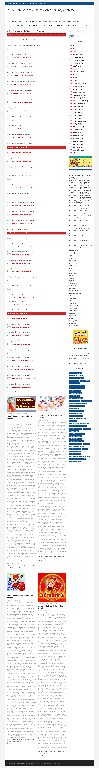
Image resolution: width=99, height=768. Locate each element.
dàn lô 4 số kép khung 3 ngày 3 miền (24, 688)
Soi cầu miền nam (16, 21)
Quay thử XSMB (78, 141)
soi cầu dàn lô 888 (17, 531)
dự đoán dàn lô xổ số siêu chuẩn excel (50, 499)
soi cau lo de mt (87, 428)
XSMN (64, 21)
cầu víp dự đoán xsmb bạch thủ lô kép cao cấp (80, 187)
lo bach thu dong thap (21, 505)
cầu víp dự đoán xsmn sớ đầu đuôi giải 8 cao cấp (80, 245)
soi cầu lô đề (22, 735)
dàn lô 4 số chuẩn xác (18, 673)
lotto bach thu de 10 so (24, 514)
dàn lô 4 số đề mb (30, 677)
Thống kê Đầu (77, 115)
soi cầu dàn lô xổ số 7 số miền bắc (27, 547)
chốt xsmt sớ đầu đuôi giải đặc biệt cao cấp (79, 228)
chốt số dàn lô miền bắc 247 (16, 463)
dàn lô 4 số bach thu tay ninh (14, 669)
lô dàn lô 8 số (62, 694)
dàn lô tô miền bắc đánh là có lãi (48, 484)
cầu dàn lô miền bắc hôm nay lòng (25, 433)
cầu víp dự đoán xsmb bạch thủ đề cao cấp (79, 183)
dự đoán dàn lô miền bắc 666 (18, 486)
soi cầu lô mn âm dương (75, 453)
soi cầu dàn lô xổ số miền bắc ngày (16, 550)
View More (10, 570)
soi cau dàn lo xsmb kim (49, 543)
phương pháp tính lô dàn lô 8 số (46, 717)
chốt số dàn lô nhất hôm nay (21, 468)
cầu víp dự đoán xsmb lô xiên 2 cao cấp (78, 207)
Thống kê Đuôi (77, 118)
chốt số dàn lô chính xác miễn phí (17, 457)
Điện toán (36, 25)
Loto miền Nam (78, 135)
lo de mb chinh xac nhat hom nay (51, 695)
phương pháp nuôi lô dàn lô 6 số (22, 528)
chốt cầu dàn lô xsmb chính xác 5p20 (21, 635)
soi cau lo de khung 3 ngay (75, 428)
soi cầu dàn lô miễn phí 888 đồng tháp (54, 727)
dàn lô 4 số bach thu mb (19, 666)
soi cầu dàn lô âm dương (26, 531)
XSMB (60, 21)
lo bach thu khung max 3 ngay (26, 509)
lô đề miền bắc (82, 418)
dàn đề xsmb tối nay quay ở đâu (76, 411)
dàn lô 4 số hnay (20, 682)
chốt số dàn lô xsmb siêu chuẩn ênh (19, 481)
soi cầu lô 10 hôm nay (56, 546)
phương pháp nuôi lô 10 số (56, 509)
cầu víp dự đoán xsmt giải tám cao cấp (78, 223)
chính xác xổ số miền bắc (24, 624)
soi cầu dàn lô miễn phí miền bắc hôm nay (19, 541)
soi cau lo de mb (51, 747)
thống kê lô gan (73, 297)
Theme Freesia (40, 763)
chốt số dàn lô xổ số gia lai (15, 473)
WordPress (45, 763)
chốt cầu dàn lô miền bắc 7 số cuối (22, 446)
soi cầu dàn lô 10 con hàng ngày (56, 513)
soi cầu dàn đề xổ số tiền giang (76, 446)
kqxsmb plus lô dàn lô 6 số (20, 504)
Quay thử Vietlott (78, 150)
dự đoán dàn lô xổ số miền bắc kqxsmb (18, 496)
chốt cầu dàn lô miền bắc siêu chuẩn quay (21, 634)
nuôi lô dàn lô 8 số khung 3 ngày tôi (48, 707)
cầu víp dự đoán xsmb (15, 444)
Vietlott (28, 25)
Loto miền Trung (78, 138)
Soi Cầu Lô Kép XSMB (74, 451)
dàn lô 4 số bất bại (22, 670)
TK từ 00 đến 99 (78, 130)
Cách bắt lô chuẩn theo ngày (76, 375)
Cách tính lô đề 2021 (85, 380)
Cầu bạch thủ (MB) (79, 92)
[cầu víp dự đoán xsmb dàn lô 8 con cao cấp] (52, 587)
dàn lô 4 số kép (19, 686)
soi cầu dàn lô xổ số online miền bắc (16, 551)
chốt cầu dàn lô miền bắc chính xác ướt (18, 450)
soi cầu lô (32, 734)
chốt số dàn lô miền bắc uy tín (24, 647)
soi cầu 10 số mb (46, 512)
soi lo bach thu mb (15, 562)
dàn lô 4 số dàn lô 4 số (15, 675)
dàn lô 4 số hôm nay (28, 682)
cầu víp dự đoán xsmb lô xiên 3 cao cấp (78, 208)
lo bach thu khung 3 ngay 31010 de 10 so (24, 507)
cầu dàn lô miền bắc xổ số (15, 443)
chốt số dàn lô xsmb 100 (15, 657)
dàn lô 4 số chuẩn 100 (24, 672)
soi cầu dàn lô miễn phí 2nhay (57, 725)
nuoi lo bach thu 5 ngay (28, 518)
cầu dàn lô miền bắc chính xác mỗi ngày (20, 428)
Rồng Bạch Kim (58, 510)
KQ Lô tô (59, 25)
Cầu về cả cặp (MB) (79, 98)
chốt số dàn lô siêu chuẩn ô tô (27, 470)
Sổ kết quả (20, 25)
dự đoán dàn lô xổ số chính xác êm (16, 494)
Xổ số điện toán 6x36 (79, 83)
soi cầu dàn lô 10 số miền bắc (55, 516)
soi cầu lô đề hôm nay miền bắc (51, 749)
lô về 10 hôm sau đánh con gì (45, 501)
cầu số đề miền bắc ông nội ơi (76, 398)
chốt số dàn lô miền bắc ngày (27, 465)
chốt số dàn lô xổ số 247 (23, 472)
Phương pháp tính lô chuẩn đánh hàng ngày (79, 423)
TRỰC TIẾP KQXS (53, 21)
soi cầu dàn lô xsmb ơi (18, 557)
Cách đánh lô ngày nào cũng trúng (77, 385)
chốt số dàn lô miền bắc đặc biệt (15, 465)
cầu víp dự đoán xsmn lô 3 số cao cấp (77, 243)
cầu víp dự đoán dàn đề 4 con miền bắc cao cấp (80, 190)
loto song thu (59, 504)
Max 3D (75, 75)
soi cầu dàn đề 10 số (46, 513)
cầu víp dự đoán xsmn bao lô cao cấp (77, 237)
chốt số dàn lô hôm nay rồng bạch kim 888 (21, 640)
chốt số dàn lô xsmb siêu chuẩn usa (22, 482)
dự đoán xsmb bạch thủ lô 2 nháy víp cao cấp (79, 180)
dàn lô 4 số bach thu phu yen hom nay (16, 667)
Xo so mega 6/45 (78, 69)
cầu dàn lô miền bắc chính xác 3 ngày (23, 424)
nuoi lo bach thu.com (44, 704)
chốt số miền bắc (16, 663)
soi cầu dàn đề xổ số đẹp (75, 448)
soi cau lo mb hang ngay (13, 560)
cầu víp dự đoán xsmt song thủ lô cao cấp (78, 230)
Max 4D (75, 78)
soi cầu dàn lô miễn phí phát (48, 529)
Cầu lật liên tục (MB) (79, 95)
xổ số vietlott (77, 66)
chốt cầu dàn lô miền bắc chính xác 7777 (25, 447)
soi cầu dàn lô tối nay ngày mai (20, 546)
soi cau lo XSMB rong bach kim (76, 441)
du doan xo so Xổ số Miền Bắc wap (77, 405)
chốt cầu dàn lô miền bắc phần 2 (17, 452)
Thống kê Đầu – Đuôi (79, 121)
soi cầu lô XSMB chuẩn (75, 456)
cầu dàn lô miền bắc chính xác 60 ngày (23, 426)
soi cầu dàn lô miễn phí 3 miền (16, 540)
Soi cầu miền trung (78, 18)
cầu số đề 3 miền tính (74, 395)
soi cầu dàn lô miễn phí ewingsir (48, 528)
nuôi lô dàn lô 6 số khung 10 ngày (15, 521)
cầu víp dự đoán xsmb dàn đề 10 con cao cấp (79, 195)
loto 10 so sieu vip (53, 504)
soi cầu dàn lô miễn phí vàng (47, 530)
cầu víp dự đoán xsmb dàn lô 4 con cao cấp (20, 596)
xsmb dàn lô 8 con (61, 749)
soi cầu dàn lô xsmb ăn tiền (18, 554)
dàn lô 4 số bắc (19, 664)
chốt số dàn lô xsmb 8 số (13, 478)
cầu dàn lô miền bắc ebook (26, 428)
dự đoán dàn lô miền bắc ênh (15, 488)
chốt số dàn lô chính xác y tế (14, 638)
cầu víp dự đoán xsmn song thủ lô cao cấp (79, 248)
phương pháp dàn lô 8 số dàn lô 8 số (50, 712)
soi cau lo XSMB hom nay (75, 436)
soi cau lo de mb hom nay (59, 747)
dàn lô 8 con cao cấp (56, 673)
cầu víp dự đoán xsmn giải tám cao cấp (78, 242)
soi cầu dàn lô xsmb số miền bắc (17, 559)
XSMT (69, 21)
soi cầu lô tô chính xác (29, 735)
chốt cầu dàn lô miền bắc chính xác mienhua (21, 448)
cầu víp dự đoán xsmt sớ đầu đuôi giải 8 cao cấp (80, 227)
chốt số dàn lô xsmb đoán (21, 659)
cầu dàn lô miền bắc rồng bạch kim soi (20, 437)
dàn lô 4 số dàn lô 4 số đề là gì (14, 676)
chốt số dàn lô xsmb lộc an (19, 479)
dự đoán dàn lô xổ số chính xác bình (16, 492)
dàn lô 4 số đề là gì (23, 677)
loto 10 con (44, 503)
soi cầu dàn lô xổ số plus (28, 551)
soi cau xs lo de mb (56, 552)
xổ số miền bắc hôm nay (75, 461)
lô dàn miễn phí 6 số (13, 512)
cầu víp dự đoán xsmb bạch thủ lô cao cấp (79, 185)
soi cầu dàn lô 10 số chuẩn (48, 515)
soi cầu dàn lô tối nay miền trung (52, 532)
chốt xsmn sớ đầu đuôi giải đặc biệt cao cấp (79, 247)
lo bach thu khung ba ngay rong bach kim (52, 691)
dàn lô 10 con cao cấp (56, 483)
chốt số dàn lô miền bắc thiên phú (24, 466)
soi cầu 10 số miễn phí (54, 512)
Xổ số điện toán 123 (79, 86)
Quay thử (67, 25)
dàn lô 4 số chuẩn (16, 672)
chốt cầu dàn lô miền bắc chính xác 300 (18, 627)
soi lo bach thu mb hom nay (25, 562)
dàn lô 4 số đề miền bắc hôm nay (21, 679)
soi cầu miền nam (85, 456)
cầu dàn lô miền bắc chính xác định (25, 427)
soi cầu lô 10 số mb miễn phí (58, 548)
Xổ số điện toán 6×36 (74, 282)
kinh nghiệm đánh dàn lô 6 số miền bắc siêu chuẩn (21, 502)
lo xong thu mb (59, 501)
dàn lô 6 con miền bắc (25, 483)
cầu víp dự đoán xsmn (86, 400)
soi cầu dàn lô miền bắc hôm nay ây (26, 537)
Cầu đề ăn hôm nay (29, 21)
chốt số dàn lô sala (17, 649)
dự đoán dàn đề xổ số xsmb (75, 413)
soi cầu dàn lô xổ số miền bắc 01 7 (56, 535)
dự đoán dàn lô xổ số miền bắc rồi (21, 498)
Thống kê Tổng (77, 124)
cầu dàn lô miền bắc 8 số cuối (26, 423)
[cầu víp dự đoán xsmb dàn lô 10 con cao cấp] (52, 403)
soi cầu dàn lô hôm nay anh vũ (59, 721)
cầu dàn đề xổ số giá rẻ (75, 390)
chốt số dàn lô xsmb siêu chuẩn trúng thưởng (18, 661)
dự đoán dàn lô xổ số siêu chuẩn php (22, 499)
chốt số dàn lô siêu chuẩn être (15, 470)
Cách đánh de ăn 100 (74, 383)
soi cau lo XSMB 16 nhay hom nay (77, 433)
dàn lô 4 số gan (23, 680)
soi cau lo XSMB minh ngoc (75, 438)
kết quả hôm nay (77, 21)
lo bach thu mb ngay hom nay (51, 692)
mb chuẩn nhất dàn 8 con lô (48, 699)
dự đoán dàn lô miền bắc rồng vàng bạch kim (21, 490)
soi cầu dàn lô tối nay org (48, 533)
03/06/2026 (10, 420)
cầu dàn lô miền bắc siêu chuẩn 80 (23, 439)
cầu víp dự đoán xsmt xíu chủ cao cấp (78, 232)
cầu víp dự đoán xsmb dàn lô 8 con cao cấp (51, 607)
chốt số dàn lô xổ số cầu (16, 653)
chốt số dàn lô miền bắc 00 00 (18, 643)
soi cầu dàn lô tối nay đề (24, 544)
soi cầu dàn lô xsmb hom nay (25, 556)
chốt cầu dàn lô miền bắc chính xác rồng (21, 629)
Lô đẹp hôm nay (73, 418)
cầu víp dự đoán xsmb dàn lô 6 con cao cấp (20, 417)
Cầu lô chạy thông (41, 21)
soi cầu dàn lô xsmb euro (15, 556)
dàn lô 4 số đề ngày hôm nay (14, 680)
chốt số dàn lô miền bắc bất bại (15, 644)
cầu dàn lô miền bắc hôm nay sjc (15, 436)
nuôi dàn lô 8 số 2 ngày (48, 701)
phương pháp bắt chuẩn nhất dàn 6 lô (23, 524)
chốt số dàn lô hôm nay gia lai (23, 459)
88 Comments (18, 420)
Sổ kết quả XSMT (78, 63)
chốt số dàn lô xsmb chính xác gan (25, 478)
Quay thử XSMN (78, 144)
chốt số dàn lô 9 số (20, 456)
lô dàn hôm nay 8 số (56, 694)
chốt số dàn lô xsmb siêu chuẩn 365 (15, 660)
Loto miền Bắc (77, 133)
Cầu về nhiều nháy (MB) (80, 101)
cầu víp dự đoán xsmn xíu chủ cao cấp (78, 235)
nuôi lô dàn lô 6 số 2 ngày (18, 520)
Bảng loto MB (72, 313)
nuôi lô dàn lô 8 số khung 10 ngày (47, 705)
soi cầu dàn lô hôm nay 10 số (21, 533)
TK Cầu (44, 25)
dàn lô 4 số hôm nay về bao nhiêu (17, 685)
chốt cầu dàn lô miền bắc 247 (25, 444)
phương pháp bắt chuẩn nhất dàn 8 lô (54, 708)
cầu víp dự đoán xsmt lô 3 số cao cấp (77, 225)
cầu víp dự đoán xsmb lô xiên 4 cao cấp (78, 210)
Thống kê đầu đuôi (79, 104)
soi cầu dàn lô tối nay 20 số (14, 544)
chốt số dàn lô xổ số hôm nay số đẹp (16, 656)
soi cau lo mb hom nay (22, 560)
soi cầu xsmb (73, 459)
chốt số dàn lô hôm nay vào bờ (24, 460)
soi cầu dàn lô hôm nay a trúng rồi (17, 534)
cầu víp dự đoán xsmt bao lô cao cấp (77, 218)
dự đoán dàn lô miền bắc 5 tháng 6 (45, 486)
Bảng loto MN (72, 317)
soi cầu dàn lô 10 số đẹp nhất (59, 515)
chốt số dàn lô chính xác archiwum (15, 637)
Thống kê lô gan (78, 106)
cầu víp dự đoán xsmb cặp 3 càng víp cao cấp (79, 188)
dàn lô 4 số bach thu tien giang (26, 669)
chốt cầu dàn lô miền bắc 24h (19, 625)
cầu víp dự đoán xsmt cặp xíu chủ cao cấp (78, 220)
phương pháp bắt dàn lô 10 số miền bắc (47, 507)
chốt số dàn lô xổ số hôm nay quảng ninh (17, 475)
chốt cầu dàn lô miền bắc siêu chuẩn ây (20, 453)
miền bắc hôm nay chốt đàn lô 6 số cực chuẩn (21, 515)
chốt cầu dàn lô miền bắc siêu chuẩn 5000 (16, 633)
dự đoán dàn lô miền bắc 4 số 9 (20, 485)
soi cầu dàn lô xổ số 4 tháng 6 (14, 547)
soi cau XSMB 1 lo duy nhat (75, 443)
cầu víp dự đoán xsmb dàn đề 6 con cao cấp (79, 192)
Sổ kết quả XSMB (78, 57)
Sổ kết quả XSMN (78, 60)
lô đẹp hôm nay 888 (44, 696)
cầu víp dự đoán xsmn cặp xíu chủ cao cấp (79, 238)
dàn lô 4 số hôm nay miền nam (21, 683)
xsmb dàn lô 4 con (21, 737)
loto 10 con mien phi (51, 503)
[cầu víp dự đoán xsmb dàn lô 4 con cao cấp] (21, 582)
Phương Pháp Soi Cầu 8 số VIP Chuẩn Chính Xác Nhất (51, 715)
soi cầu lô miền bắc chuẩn (47, 552)
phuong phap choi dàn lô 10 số (45, 509)
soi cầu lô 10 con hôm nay (47, 546)
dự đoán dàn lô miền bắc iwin (15, 489)
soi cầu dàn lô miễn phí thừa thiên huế (18, 543)
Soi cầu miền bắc (46, 18)
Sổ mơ (75, 153)
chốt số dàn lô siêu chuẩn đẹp (15, 650)
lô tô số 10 (46, 500)
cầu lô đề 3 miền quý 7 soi (75, 393)
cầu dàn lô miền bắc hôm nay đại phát (23, 431)
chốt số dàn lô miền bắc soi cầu (27, 646)
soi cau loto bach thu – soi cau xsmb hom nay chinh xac (34, 3)
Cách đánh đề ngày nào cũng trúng (77, 388)
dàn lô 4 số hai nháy (13, 682)
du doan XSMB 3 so (74, 408)
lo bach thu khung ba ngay (26, 508)
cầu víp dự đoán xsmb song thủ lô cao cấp (79, 213)
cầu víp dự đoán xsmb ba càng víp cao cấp (79, 182)
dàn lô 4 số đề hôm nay (14, 677)
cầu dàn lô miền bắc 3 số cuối (14, 423)
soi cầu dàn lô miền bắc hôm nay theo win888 (20, 538)
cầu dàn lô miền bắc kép (26, 436)
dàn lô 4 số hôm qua (12, 686)
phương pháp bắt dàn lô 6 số (24, 525)
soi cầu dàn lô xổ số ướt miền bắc (24, 553)
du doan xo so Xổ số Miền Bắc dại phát (78, 403)
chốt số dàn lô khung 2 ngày (22, 462)
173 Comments (18, 600)
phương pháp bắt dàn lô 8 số (54, 709)
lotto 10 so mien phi (50, 506)
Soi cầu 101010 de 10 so (57, 717)
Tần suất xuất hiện (79, 127)
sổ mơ (75, 25)
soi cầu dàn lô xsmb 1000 (48, 541)
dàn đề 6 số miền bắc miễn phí (15, 483)
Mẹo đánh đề (73, 421)
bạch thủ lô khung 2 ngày (75, 373)
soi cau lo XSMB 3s (74, 431)
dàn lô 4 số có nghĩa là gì (27, 673)
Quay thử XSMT (78, 147)
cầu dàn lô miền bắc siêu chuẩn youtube (19, 441)
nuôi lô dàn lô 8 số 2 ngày (53, 704)
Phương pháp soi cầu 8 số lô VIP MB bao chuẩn (51, 714)
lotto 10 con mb (43, 506)
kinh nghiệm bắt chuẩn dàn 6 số (17, 501)
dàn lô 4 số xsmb (27, 689)
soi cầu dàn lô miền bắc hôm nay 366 (47, 523)
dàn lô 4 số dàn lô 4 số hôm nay (27, 676)
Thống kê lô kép (78, 112)
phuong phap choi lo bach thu (23, 527)
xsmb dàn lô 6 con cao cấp (16, 563)
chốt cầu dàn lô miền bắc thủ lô (24, 454)
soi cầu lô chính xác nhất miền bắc (51, 551)
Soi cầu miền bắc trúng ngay (62, 18)
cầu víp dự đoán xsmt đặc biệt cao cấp (78, 222)
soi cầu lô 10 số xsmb (51, 549)
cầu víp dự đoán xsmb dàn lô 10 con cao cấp (51, 416)
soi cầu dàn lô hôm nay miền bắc (14, 536)
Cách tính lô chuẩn (74, 380)
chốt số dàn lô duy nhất (12, 459)
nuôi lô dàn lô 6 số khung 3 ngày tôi (17, 522)
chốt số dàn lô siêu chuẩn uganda (23, 651)
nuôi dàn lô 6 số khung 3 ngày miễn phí (18, 517)
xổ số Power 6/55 (78, 72)
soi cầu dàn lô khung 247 (26, 536)
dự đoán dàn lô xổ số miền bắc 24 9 (17, 495)
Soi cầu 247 (86, 443)
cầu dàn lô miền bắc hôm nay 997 (23, 430)
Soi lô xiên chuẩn (81, 459)
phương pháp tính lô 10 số (50, 510)
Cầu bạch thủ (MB (73, 288)
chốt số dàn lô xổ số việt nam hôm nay (19, 476)
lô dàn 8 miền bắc (47, 694)
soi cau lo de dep (82, 426)
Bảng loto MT (72, 315)
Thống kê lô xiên (78, 109)
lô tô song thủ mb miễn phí (54, 500)
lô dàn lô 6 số (26, 511)
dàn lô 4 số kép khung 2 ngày (27, 686)
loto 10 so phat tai (45, 504)
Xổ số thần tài (77, 89)
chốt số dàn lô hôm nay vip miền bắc (21, 641)
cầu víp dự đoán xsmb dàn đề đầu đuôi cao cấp (80, 197)
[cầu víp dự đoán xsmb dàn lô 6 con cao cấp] (21, 404)
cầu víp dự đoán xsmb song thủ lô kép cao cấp (80, 215)
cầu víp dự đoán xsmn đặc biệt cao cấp (78, 240)
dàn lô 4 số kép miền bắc (19, 689)
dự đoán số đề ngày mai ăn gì (76, 416)
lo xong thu (53, 501)
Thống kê (51, 25)
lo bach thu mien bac (20, 511)
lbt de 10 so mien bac (29, 504)
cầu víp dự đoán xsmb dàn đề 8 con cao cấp (79, 193)
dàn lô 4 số (14, 664)
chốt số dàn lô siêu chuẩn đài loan (15, 469)
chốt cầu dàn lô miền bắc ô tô (15, 631)
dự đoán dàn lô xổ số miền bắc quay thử (49, 497)
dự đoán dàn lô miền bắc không (27, 489)
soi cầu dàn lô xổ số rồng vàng (52, 539)
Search (71, 36)
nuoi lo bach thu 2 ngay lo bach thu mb (16, 518)
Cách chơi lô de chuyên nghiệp (76, 378)
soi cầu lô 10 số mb (48, 548)
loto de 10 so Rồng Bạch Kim (14, 514)
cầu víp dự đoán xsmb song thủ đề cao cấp (79, 212)
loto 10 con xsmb (58, 503)
